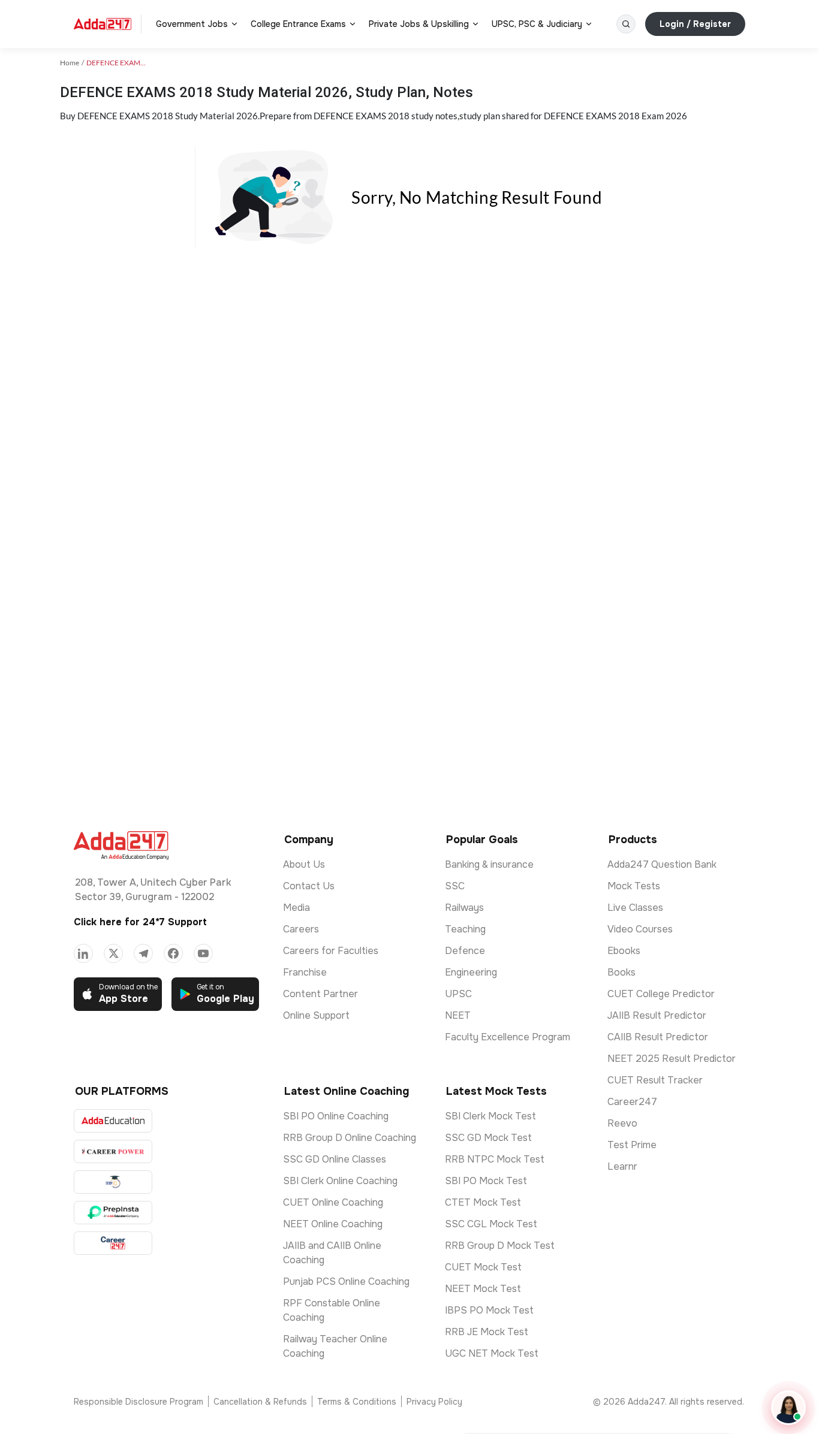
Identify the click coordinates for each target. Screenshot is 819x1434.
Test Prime (632, 1145)
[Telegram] (143, 953)
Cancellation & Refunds (260, 1401)
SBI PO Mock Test (486, 1181)
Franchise (305, 972)
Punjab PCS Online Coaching (346, 1281)
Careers (301, 929)
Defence (465, 950)
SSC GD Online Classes (334, 1159)
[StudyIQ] (113, 1182)
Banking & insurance (489, 864)
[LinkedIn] (83, 953)
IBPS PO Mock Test (489, 1310)
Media (296, 907)
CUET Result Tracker (655, 1080)
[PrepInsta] (113, 1212)
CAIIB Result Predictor (657, 1037)
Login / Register (695, 24)
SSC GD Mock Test (488, 1137)
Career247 (632, 1101)
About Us (304, 864)
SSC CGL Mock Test (491, 1224)
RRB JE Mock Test (486, 1332)
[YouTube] (203, 953)
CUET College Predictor (661, 994)
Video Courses (640, 929)
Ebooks (623, 950)
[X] (113, 953)
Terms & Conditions (356, 1401)
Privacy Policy (434, 1401)
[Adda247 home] (102, 24)
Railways (464, 907)
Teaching (465, 929)
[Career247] (113, 1243)
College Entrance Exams (298, 24)
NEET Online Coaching (333, 1224)
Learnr (622, 1166)
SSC (455, 886)
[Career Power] (113, 1151)
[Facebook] (173, 953)
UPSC (458, 994)
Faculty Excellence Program (507, 1037)
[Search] (626, 24)
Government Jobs (192, 24)
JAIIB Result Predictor (656, 1015)
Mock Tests (633, 886)
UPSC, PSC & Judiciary (537, 24)
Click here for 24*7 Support (140, 922)
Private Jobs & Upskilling (419, 24)
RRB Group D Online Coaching (349, 1137)
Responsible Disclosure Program (138, 1401)
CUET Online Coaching (333, 1202)
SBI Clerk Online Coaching (340, 1181)
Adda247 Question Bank (661, 864)
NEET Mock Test (483, 1288)
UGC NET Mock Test (491, 1353)
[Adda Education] (113, 1121)
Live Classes (635, 907)
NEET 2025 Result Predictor (671, 1058)
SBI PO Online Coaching (336, 1116)
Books (621, 972)
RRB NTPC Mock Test (494, 1159)
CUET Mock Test (483, 1267)
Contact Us (309, 886)
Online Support (316, 1015)
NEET (458, 1015)
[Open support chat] (788, 1407)
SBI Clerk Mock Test (490, 1116)
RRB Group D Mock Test (500, 1245)
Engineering (471, 972)
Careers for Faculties (330, 950)
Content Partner (320, 994)
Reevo (622, 1123)
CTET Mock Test (483, 1202)
